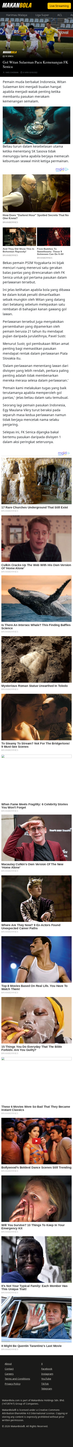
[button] (36, 125)
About (8, 1363)
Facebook (46, 1368)
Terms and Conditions (17, 1378)
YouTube (46, 1378)
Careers (9, 1373)
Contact (9, 1368)
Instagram (47, 1373)
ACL (59, 15)
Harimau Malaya (16, 15)
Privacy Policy (12, 1383)
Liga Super (42, 15)
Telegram (46, 1388)
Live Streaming (59, 6)
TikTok (45, 1383)
